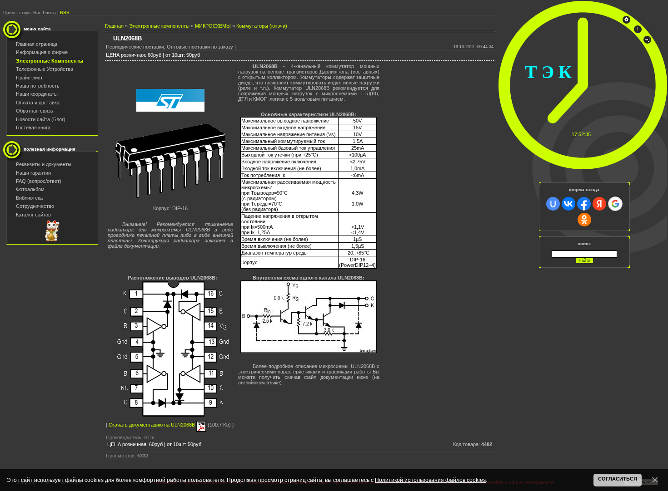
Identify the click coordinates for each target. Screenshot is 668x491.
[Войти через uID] (553, 204)
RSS (65, 12)
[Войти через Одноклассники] (584, 219)
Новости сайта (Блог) (40, 119)
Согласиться (617, 478)
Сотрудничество (35, 206)
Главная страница (36, 44)
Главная (114, 26)
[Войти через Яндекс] (599, 204)
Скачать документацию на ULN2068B (152, 424)
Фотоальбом (30, 189)
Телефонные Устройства (44, 69)
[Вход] (647, 41)
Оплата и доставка (38, 102)
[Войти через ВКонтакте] (568, 204)
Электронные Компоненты (49, 61)
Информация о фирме (42, 52)
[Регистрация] (638, 31)
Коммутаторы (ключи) (261, 26)
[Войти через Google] (615, 203)
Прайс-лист (29, 77)
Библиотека (29, 198)
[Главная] (626, 22)
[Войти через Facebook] (584, 204)
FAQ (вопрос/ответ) (38, 181)
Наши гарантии (33, 173)
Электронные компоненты (159, 26)
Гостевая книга (33, 127)
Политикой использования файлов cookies (430, 480)
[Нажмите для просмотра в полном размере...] (308, 351)
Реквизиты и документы (43, 164)
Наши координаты (37, 94)
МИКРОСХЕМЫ (213, 26)
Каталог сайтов (33, 214)
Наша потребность (38, 85)
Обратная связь (34, 110)
